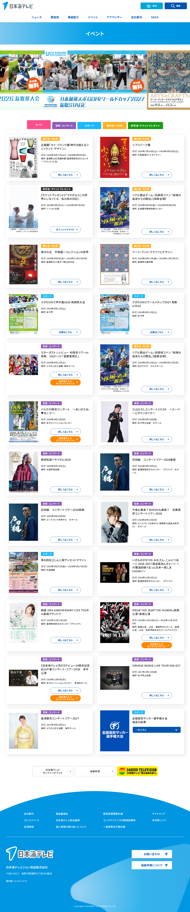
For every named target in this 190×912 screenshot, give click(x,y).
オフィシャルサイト (65, 229)
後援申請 (95, 771)
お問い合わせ (152, 854)
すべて (39, 124)
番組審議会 (62, 813)
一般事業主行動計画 (114, 826)
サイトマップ (158, 813)
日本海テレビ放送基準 (68, 820)
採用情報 (29, 826)
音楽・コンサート (64, 125)
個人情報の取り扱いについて (71, 826)
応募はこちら (65, 332)
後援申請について (152, 865)
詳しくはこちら (65, 174)
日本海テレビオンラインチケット (65, 382)
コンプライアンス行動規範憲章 (119, 820)
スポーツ (89, 125)
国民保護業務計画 (113, 813)
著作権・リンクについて (16, 881)
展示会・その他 (114, 125)
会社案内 (29, 813)
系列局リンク (159, 820)
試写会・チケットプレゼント (145, 125)
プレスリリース (31, 820)
